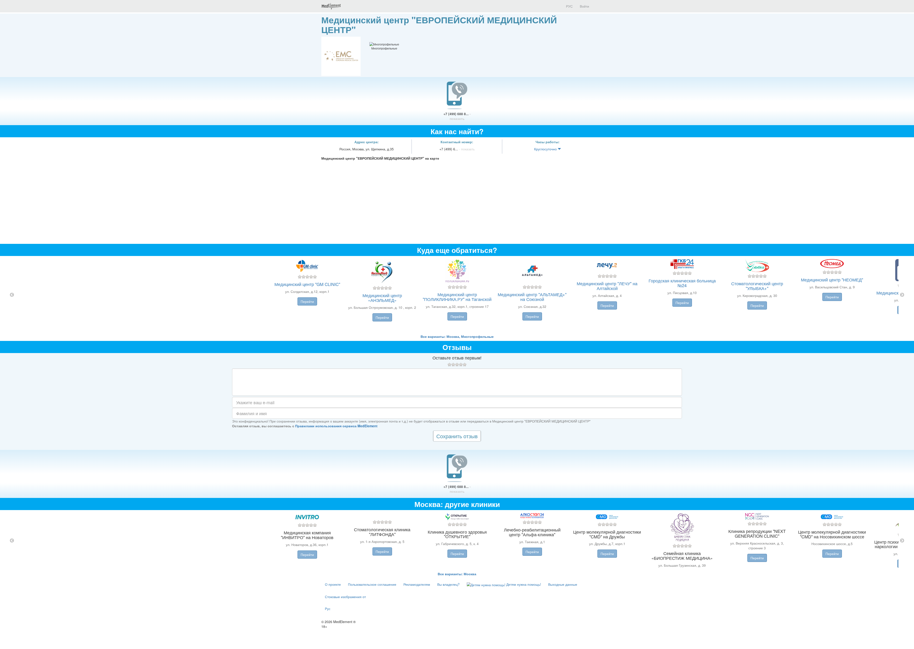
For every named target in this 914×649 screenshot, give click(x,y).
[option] (457, 295)
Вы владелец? (448, 584)
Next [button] (902, 295)
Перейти (307, 301)
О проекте (333, 584)
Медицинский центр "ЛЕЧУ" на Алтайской (607, 285)
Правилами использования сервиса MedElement (336, 425)
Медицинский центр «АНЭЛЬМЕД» (382, 297)
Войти (584, 6)
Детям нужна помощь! (523, 584)
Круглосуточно (546, 149)
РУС (569, 6)
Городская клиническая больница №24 (682, 282)
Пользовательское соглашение (372, 584)
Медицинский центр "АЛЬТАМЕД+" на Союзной (532, 296)
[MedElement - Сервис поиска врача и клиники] (331, 6)
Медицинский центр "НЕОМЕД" (832, 279)
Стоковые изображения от (345, 596)
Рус (327, 608)
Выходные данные (562, 584)
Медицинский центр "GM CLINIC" (307, 284)
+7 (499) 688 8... (457, 116)
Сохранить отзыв (457, 436)
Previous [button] (12, 295)
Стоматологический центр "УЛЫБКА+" (757, 285)
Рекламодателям (416, 584)
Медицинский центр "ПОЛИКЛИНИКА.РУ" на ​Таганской (457, 296)
